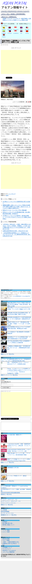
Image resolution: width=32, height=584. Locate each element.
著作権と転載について (8, 524)
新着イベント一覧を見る (7, 462)
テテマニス (4, 474)
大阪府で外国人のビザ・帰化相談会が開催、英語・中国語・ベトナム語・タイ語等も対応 (18, 323)
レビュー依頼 (6, 532)
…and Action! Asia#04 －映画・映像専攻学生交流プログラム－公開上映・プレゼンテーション (18, 445)
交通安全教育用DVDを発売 (15, 231)
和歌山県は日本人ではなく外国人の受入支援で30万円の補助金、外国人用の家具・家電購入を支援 (18, 304)
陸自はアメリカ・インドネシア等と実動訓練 (15, 210)
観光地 (12, 14)
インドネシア (12, 193)
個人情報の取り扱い (7, 523)
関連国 (3, 380)
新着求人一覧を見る (6, 494)
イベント (20, 11)
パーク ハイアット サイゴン (8, 503)
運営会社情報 (6, 539)
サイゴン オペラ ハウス (7, 513)
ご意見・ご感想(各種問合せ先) (10, 542)
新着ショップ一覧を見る (7, 481)
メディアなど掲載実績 (8, 552)
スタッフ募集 (6, 540)
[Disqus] (16, 265)
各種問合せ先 (12, 16)
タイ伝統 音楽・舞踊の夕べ (14, 435)
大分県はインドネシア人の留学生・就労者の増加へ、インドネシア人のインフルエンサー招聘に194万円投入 (17, 217)
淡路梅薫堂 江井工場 (12, 467)
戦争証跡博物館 (5, 511)
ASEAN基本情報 (20, 14)
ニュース (4, 11)
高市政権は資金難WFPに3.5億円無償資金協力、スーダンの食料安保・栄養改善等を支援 (19, 319)
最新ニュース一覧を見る (7, 354)
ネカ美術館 (4, 509)
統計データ (4, 16)
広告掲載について (7, 547)
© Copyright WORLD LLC (8, 554)
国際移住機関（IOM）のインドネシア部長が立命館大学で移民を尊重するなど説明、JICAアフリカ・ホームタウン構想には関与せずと (16, 206)
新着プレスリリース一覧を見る (9, 375)
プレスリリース (12, 11)
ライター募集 (6, 530)
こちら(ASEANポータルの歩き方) (21, 296)
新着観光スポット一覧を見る (8, 515)
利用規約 (4, 521)
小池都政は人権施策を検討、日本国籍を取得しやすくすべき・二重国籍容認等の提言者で (18, 347)
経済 (7, 195)
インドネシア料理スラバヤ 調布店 (16, 476)
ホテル (3, 14)
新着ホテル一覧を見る (7, 504)
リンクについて (6, 549)
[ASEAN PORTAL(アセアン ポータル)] (16, 5)
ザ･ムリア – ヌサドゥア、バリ (9, 499)
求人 (8, 14)
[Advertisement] (16, 62)
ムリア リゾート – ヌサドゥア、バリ (11, 501)
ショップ (26, 11)
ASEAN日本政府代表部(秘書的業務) (10, 492)
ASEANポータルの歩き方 (9, 550)
